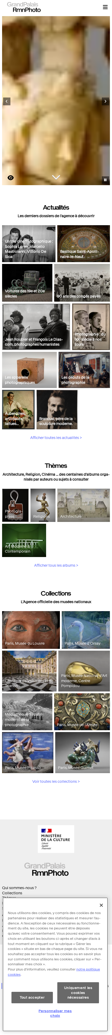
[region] (55, 964)
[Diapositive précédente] (6, 101)
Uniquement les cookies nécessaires (78, 992)
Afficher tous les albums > (56, 565)
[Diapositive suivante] (105, 101)
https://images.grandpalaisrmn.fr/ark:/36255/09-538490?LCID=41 (7, 178)
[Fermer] (101, 905)
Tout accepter (32, 997)
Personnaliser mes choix (55, 1013)
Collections (12, 893)
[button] (105, 7)
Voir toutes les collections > (56, 782)
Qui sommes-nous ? (19, 888)
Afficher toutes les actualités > (56, 438)
